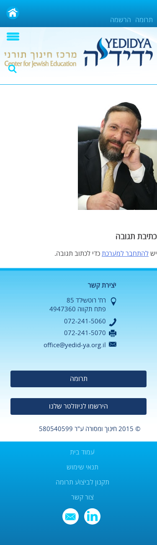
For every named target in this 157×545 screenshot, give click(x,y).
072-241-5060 (85, 321)
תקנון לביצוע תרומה (82, 482)
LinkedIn (92, 516)
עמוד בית (82, 452)
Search (12, 69)
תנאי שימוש (82, 467)
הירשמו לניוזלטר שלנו (78, 406)
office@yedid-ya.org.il (75, 345)
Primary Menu (13, 36)
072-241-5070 (85, 333)
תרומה (144, 20)
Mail (70, 516)
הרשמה (120, 20)
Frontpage (12, 12)
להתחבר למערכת (125, 254)
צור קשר (82, 497)
